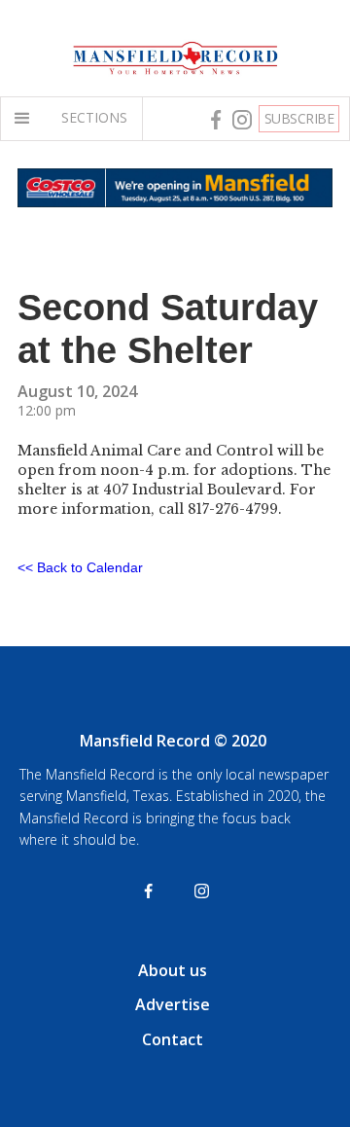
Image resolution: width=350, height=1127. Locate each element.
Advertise (172, 1004)
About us (172, 970)
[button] (26, 118)
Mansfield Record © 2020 (173, 740)
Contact (172, 1039)
